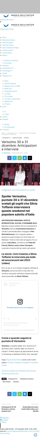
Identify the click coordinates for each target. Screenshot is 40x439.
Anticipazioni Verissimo (26, 379)
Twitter (4, 365)
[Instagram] (0, 418)
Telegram (17, 362)
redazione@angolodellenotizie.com (19, 431)
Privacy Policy (5, 433)
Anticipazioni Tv (12, 379)
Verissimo (26, 137)
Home (3, 133)
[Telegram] (25, 158)
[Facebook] (9, 158)
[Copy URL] (30, 158)
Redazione (7, 153)
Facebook (34, 362)
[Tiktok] (1, 422)
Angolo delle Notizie (14, 360)
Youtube (10, 362)
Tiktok (4, 422)
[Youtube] (1, 420)
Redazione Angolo (17, 137)
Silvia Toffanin (7, 381)
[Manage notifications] (35, 435)
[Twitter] (14, 158)
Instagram (26, 362)
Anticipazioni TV (12, 133)
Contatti (35, 431)
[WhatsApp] (19, 158)
